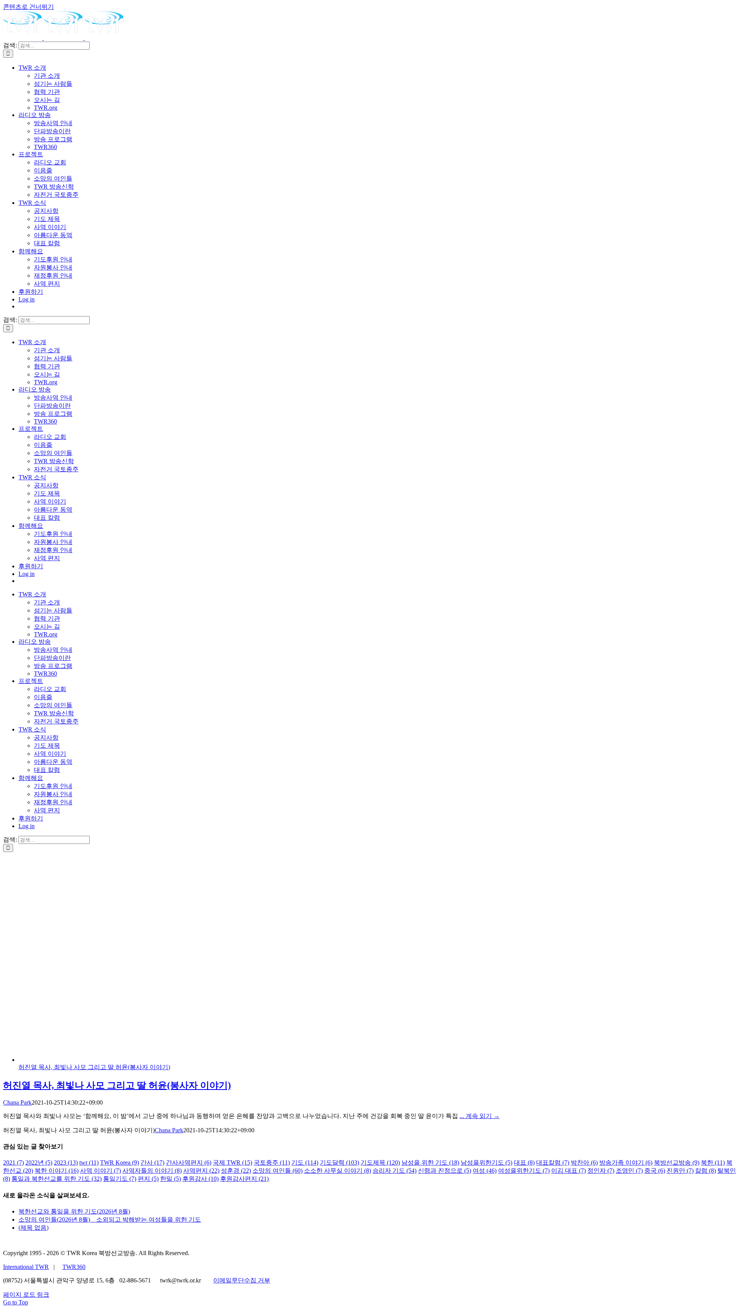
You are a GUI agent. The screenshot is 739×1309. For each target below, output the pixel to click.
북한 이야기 (57, 1170)
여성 (485, 1170)
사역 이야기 (100, 1170)
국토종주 (272, 1162)
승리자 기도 (394, 1170)
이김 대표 (568, 1170)
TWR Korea (119, 1162)
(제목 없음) (33, 1227)
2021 (13, 1162)
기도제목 (380, 1162)
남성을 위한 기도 (430, 1162)
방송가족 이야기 (625, 1162)
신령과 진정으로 (444, 1170)
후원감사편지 (244, 1178)
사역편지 (201, 1170)
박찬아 (584, 1162)
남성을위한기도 (486, 1162)
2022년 (38, 1162)
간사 (152, 1162)
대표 (524, 1162)
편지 (148, 1178)
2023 (66, 1162)
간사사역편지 (188, 1162)
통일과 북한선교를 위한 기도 (57, 1178)
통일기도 (119, 1178)
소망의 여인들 (277, 1170)
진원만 (680, 1170)
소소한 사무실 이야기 (337, 1170)
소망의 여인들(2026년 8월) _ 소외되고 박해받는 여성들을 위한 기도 (109, 1219)
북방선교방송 (676, 1162)
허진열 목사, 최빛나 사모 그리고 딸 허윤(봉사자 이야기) (94, 1067)
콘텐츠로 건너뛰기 (28, 6)
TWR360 (73, 1267)
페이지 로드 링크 (26, 1294)
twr (89, 1162)
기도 (304, 1162)
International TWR (26, 1267)
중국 (654, 1170)
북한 (713, 1162)
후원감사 (200, 1178)
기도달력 (339, 1162)
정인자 (600, 1170)
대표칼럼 (552, 1162)
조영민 (629, 1170)
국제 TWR (232, 1162)
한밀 (170, 1178)
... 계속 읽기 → (480, 1116)
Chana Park (17, 1102)
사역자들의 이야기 (152, 1170)
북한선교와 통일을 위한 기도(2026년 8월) (74, 1211)
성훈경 (236, 1170)
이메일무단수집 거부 (241, 1280)
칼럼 (705, 1170)
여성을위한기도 (524, 1170)
